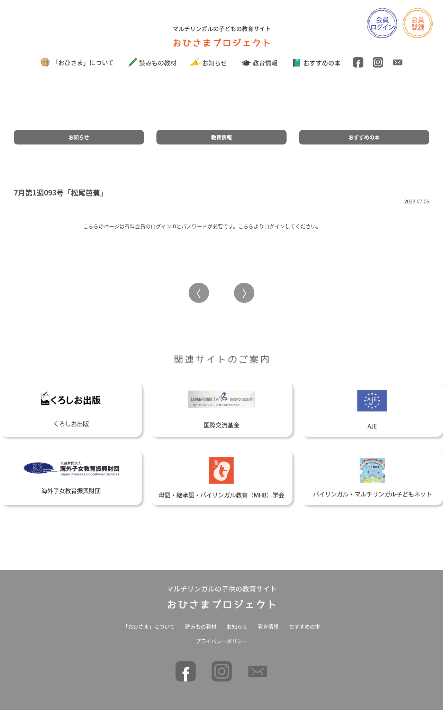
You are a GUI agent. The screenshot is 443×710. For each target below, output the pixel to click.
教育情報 (265, 62)
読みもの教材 (158, 62)
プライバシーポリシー (221, 641)
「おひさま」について (83, 62)
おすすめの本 (322, 62)
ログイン (274, 226)
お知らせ (214, 62)
